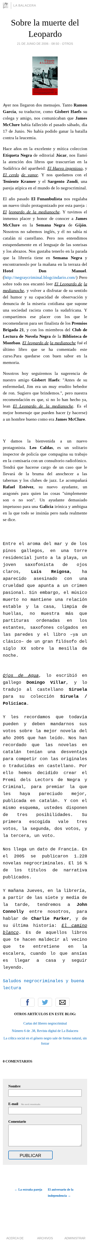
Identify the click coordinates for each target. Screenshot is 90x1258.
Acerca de (15, 1238)
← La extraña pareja (28, 1189)
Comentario (17, 1121)
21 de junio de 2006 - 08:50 (38, 43)
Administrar (74, 1238)
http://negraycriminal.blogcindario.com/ (40, 277)
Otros (67, 43)
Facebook (28, 1002)
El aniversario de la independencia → (60, 1192)
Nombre (14, 1086)
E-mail (24, 1104)
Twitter (45, 1002)
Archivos (45, 1238)
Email (62, 1002)
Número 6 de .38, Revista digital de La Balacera (45, 1031)
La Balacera (24, 5)
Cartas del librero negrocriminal (45, 1023)
